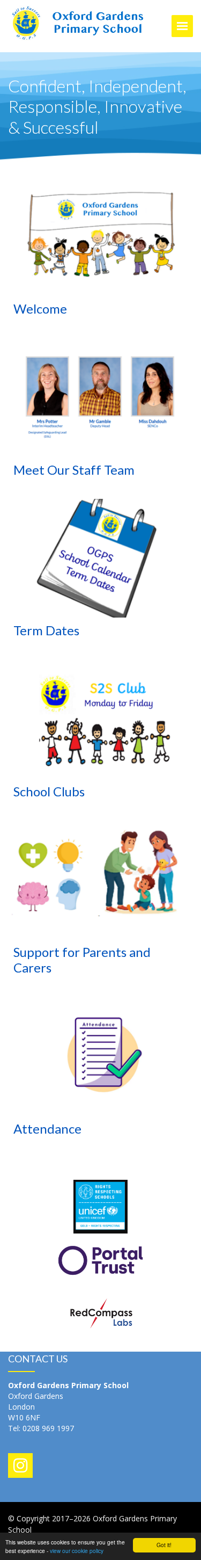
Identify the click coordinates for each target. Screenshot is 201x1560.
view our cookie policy (76, 1551)
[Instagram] (20, 1465)
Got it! (164, 1545)
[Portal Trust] (100, 1259)
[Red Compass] (100, 1313)
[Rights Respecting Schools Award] (100, 1205)
